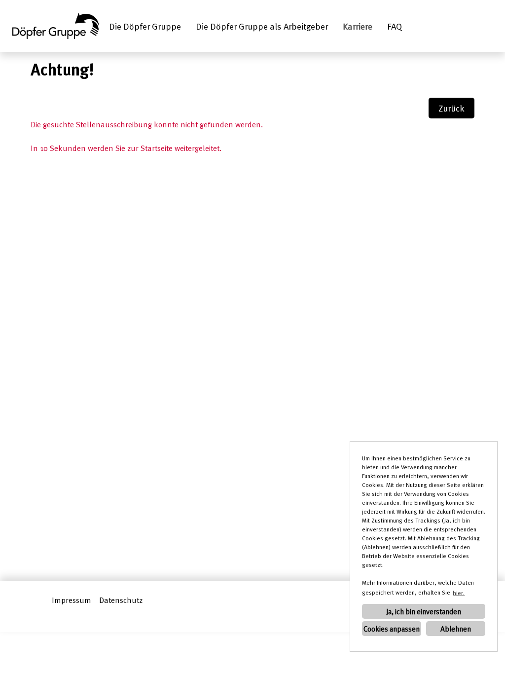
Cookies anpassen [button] (391, 628)
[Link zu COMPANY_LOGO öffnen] (55, 26)
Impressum (71, 600)
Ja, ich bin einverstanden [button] (423, 611)
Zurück (451, 107)
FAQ (394, 26)
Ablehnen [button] (455, 628)
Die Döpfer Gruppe (145, 26)
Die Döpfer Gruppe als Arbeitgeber (262, 26)
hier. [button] (459, 592)
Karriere (357, 26)
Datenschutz (121, 600)
